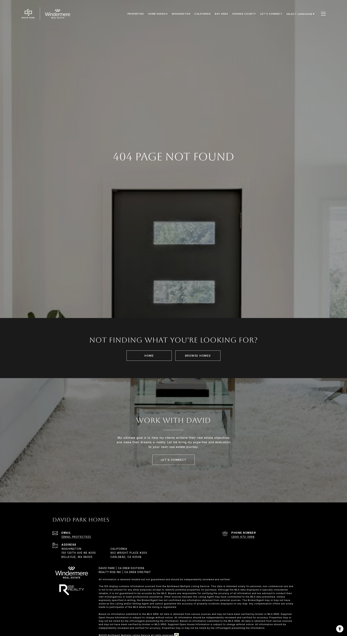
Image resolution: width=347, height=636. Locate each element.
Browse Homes (198, 355)
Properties (136, 13)
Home (149, 355)
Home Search (158, 13)
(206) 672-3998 (243, 536)
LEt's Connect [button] (173, 459)
